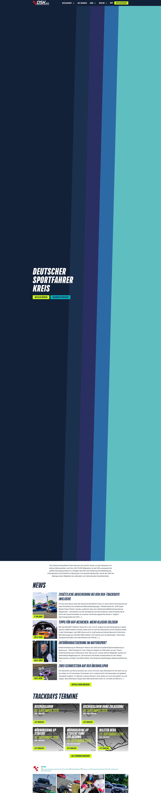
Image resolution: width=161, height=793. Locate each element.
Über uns (102, 3)
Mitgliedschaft (67, 3)
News (91, 3)
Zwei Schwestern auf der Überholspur (83, 666)
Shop (111, 3)
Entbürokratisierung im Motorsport (82, 643)
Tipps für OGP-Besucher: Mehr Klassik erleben (88, 622)
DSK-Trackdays (82, 3)
